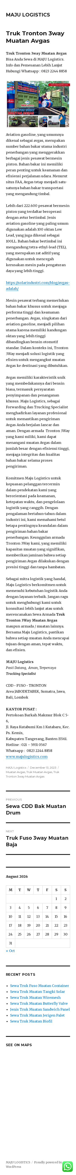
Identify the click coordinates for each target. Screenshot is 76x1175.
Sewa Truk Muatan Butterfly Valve (39, 1003)
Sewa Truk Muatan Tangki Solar (37, 991)
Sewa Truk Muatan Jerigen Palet (37, 1015)
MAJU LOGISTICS (28, 15)
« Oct (10, 951)
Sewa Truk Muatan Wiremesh (35, 997)
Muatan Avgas (15, 772)
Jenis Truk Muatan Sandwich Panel (40, 1009)
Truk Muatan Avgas (39, 772)
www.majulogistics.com (27, 756)
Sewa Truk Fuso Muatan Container (39, 986)
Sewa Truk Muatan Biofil (31, 1021)
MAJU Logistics (16, 767)
